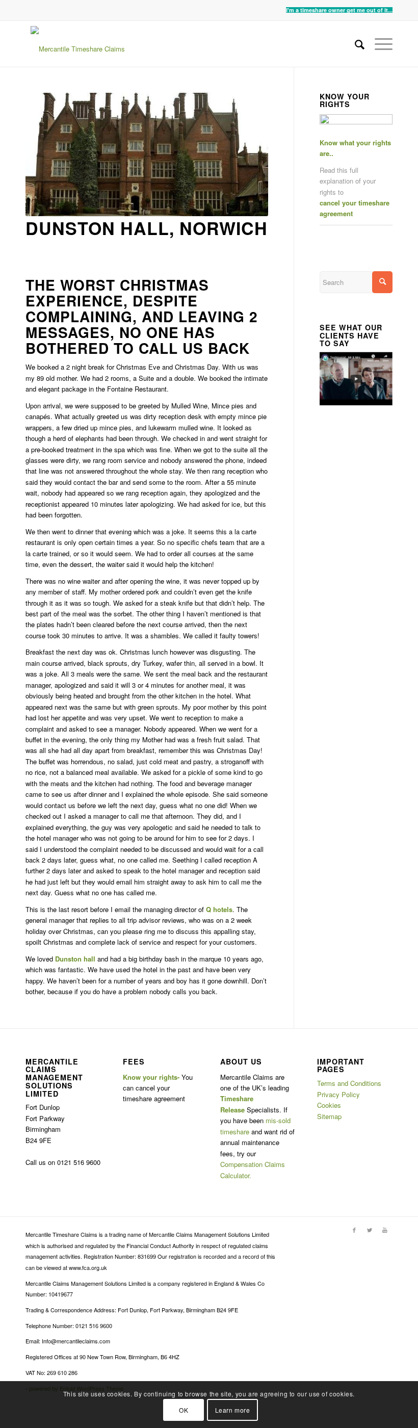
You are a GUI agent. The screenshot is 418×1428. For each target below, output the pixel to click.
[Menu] (378, 44)
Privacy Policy (338, 1094)
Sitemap (329, 1116)
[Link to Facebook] (354, 1229)
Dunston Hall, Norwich (146, 228)
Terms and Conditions (349, 1083)
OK (183, 1410)
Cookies (329, 1105)
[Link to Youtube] (385, 1229)
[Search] (354, 44)
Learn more (232, 1410)
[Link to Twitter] (369, 1229)
